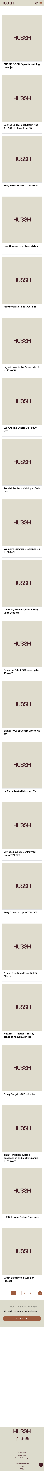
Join (22, 1466)
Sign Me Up (22, 1318)
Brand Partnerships (22, 1458)
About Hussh (22, 1455)
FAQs (22, 1469)
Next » (40, 1293)
